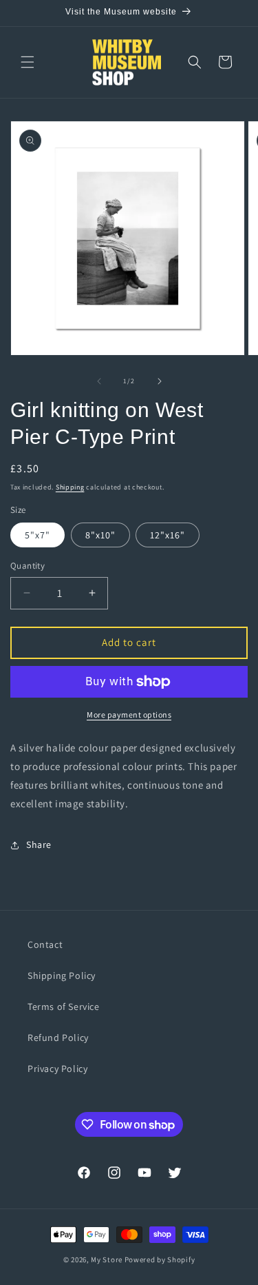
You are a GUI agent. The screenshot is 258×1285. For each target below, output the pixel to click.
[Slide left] (99, 381)
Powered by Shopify (160, 1259)
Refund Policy (58, 1037)
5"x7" (37, 535)
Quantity (27, 565)
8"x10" (100, 535)
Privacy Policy (57, 1068)
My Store (106, 1259)
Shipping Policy (62, 975)
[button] (27, 62)
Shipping (70, 487)
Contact (45, 944)
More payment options (129, 714)
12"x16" (167, 535)
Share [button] (39, 844)
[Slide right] (159, 381)
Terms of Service (64, 1006)
